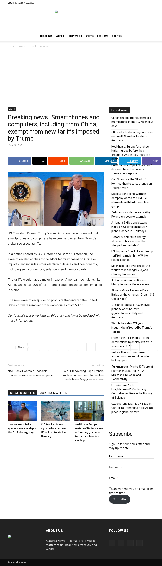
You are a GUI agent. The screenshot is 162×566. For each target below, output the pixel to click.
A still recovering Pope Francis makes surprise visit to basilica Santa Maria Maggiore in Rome (83, 375)
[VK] (136, 347)
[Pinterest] (145, 3)
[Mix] (127, 347)
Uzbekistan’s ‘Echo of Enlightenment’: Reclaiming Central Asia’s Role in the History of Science (131, 391)
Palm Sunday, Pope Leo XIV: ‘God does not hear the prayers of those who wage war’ (131, 169)
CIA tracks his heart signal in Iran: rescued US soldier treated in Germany (132, 136)
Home (11, 46)
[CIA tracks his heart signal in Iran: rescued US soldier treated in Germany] (55, 411)
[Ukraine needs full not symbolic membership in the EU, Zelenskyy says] (22, 411)
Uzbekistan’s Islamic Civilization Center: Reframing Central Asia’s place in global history (132, 408)
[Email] (118, 347)
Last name (116, 467)
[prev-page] (10, 448)
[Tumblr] (108, 347)
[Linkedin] (72, 347)
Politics (117, 36)
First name (116, 456)
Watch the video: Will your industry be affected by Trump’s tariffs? (131, 327)
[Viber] (90, 347)
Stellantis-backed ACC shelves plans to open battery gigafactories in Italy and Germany (130, 311)
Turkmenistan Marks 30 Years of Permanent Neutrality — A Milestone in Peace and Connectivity (132, 373)
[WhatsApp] (63, 347)
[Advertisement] (81, 77)
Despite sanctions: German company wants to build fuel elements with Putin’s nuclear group (130, 200)
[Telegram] (81, 347)
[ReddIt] (54, 347)
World (60, 36)
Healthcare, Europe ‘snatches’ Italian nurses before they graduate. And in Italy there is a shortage (88, 432)
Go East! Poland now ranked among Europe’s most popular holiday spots (130, 356)
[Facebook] (132, 3)
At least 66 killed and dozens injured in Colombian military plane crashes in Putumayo (129, 227)
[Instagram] (138, 3)
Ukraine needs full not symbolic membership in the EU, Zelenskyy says (22, 428)
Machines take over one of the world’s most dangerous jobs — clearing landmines (131, 270)
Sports (90, 36)
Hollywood (75, 36)
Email (112, 478)
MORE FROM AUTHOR (53, 393)
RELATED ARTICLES (22, 393)
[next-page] (16, 448)
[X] (151, 3)
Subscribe (119, 499)
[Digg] (145, 347)
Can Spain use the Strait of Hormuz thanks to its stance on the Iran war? (131, 183)
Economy (102, 36)
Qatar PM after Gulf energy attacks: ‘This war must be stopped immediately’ (128, 241)
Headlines (46, 36)
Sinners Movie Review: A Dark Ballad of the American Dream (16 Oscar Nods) (132, 294)
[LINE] (154, 347)
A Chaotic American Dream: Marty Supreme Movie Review (130, 282)
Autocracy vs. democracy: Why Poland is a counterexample (130, 214)
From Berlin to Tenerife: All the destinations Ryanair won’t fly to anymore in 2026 (131, 342)
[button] (149, 36)
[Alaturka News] (81, 19)
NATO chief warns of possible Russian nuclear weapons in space (30, 373)
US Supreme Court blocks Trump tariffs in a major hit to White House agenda (132, 255)
